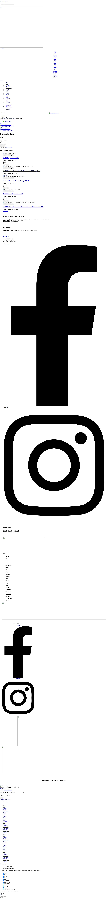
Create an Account (8, 790)
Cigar (7, 587)
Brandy (8, 576)
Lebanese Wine (11, 118)
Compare (2, 145)
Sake (7, 585)
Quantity (2, 141)
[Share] (3, 896)
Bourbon (8, 563)
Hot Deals (8, 594)
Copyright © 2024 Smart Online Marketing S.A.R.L (54, 780)
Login (2, 798)
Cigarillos (8, 589)
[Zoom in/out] (0, 896)
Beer (7, 578)
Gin (7, 558)
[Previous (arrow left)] (0, 897)
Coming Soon (9, 598)
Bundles (8, 596)
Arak (7, 580)
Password (2, 795)
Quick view (6, 155)
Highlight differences (9, 868)
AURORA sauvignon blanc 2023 (13, 194)
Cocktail (8, 600)
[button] (54, 553)
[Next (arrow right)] (2, 897)
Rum (7, 572)
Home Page (2, 118)
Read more (5, 175)
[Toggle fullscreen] (2, 896)
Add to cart (3, 144)
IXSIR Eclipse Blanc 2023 (11, 158)
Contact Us (6, 236)
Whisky (8, 560)
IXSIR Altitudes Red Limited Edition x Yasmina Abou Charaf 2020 (23, 207)
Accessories (8, 591)
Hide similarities (8, 866)
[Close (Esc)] (5, 896)
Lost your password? (5, 799)
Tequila (8, 569)
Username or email (5, 792)
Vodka (7, 567)
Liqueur (8, 583)
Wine (6, 118)
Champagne (9, 565)
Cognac (8, 574)
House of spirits (3, 1)
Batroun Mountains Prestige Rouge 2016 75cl (16, 181)
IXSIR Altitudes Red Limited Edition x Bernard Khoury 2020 (21, 171)
